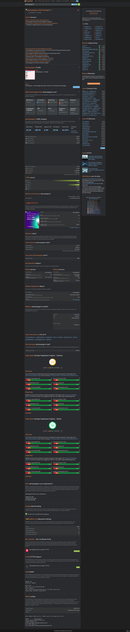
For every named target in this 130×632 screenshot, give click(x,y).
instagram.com (99, 28)
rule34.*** (84, 46)
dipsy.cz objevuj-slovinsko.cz (90, 111)
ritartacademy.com (30, 337)
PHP (28, 112)
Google (33, 506)
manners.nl (84, 68)
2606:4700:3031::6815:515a (89, 132)
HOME (36, 1)
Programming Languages (30, 109)
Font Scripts (40, 100)
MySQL (72, 102)
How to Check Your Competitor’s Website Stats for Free (96, 170)
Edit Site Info (76, 87)
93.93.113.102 (85, 135)
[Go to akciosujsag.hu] (51, 10)
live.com (98, 37)
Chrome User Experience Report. (33, 375)
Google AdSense (53, 102)
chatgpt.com (88, 35)
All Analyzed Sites (58, 630)
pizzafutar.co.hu (68, 337)
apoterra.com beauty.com (89, 103)
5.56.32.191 (50, 59)
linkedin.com (99, 34)
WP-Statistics (63, 105)
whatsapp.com (99, 39)
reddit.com (98, 32)
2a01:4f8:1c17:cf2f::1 (87, 140)
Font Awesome (42, 102)
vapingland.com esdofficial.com (90, 110)
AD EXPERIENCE (58, 1)
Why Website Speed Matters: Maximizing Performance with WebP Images (95, 158)
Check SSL (76, 551)
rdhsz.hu (75, 337)
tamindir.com (85, 66)
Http (29, 572)
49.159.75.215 (85, 123)
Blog (64, 630)
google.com (88, 26)
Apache (29, 102)
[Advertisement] (52, 37)
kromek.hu (60, 337)
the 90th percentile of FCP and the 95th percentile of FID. (63, 375)
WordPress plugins (62, 109)
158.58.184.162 (85, 128)
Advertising (51, 100)
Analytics (61, 100)
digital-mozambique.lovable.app (90, 49)
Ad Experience (33, 263)
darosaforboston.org (87, 56)
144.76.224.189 (86, 145)
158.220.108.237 (86, 126)
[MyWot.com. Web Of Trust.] (27, 519)
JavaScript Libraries (73, 109)
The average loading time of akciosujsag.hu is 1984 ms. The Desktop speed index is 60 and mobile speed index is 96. (52, 347)
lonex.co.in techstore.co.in (89, 115)
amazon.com (99, 30)
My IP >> (103, 148)
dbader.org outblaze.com (89, 91)
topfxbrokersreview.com (88, 52)
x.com (86, 30)
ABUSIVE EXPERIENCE (65, 1)
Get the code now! (93, 199)
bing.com (87, 34)
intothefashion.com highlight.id (90, 106)
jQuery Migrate (74, 113)
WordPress (41, 110)
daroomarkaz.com (86, 61)
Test (78, 567)
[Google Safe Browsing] (26, 514)
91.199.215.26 (85, 125)
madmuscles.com (86, 64)
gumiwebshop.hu (30, 339)
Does (39, 484)
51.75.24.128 (85, 133)
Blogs (49, 108)
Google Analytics (64, 102)
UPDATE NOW (93, 13)
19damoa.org (85, 63)
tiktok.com (87, 32)
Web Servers (29, 100)
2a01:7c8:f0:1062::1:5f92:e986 (89, 137)
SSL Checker (38, 539)
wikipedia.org (88, 37)
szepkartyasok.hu (40, 337)
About (70, 630)
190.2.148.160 (85, 121)
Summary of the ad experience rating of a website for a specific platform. (42, 266)
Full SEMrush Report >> (75, 227)
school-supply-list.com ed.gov (90, 105)
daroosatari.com (86, 47)
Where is (36, 307)
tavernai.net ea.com (88, 96)
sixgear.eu (48, 339)
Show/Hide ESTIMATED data (92, 179)
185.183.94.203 (86, 143)
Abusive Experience (35, 286)
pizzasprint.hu (49, 337)
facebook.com (88, 28)
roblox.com (85, 69)
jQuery (72, 112)
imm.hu (55, 337)
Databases (73, 100)
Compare (75, 4)
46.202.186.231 (86, 130)
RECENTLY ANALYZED (45, 1)
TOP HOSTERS (52, 1)
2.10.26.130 (85, 142)
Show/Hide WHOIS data (90, 183)
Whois (30, 596)
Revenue (30, 233)
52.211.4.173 (85, 138)
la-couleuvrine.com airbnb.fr (89, 101)
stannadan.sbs (85, 54)
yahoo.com (98, 35)
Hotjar (61, 103)
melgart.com (85, 58)
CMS (38, 108)
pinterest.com (88, 39)
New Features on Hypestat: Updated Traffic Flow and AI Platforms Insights (95, 164)
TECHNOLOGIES (72, 1)
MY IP (77, 1)
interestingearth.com (40, 339)
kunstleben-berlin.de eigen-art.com (91, 108)
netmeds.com (85, 51)
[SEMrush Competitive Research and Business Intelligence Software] (31, 203)
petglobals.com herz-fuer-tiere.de (91, 113)
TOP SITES (39, 1)
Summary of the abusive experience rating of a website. (38, 289)
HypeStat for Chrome (94, 83)
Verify (33, 557)
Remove (87, 186)
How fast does (37, 344)
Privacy (67, 630)
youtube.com (99, 26)
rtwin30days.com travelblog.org (90, 100)
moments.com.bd (86, 59)
